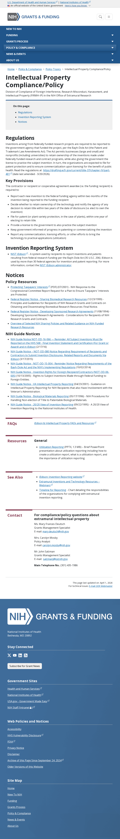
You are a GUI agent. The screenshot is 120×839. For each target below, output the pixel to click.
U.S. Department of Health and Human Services (31, 2)
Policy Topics (53, 69)
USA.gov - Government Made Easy (27, 701)
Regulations (25, 112)
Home (11, 69)
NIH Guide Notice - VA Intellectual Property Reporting (42, 384)
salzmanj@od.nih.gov (55, 559)
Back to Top (106, 833)
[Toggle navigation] (100, 17)
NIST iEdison (18, 254)
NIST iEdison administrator (55, 265)
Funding (12, 35)
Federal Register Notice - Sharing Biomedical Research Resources (49, 299)
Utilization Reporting (51, 447)
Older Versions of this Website (25, 766)
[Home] (51, 17)
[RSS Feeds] (26, 655)
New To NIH (15, 794)
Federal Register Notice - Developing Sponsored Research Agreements (52, 311)
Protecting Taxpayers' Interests (29, 287)
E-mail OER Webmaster (100, 586)
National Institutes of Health (74, 2)
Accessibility (14, 729)
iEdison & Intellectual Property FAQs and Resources (64, 423)
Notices (22, 121)
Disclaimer (14, 754)
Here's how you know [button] (76, 5)
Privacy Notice (16, 748)
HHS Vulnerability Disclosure (24, 735)
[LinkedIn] (20, 655)
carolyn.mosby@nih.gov (56, 545)
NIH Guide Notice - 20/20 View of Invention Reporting (42, 404)
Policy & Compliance (20, 47)
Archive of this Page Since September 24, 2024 (34, 760)
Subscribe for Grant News (25, 666)
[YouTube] (15, 655)
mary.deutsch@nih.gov (55, 531)
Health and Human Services (24, 688)
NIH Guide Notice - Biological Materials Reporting (40, 396)
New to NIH (14, 29)
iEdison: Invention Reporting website (60, 477)
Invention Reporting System (34, 117)
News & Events (16, 54)
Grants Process (17, 41)
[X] (9, 655)
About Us (12, 60)
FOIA (10, 741)
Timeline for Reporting (52, 490)
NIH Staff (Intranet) (20, 707)
